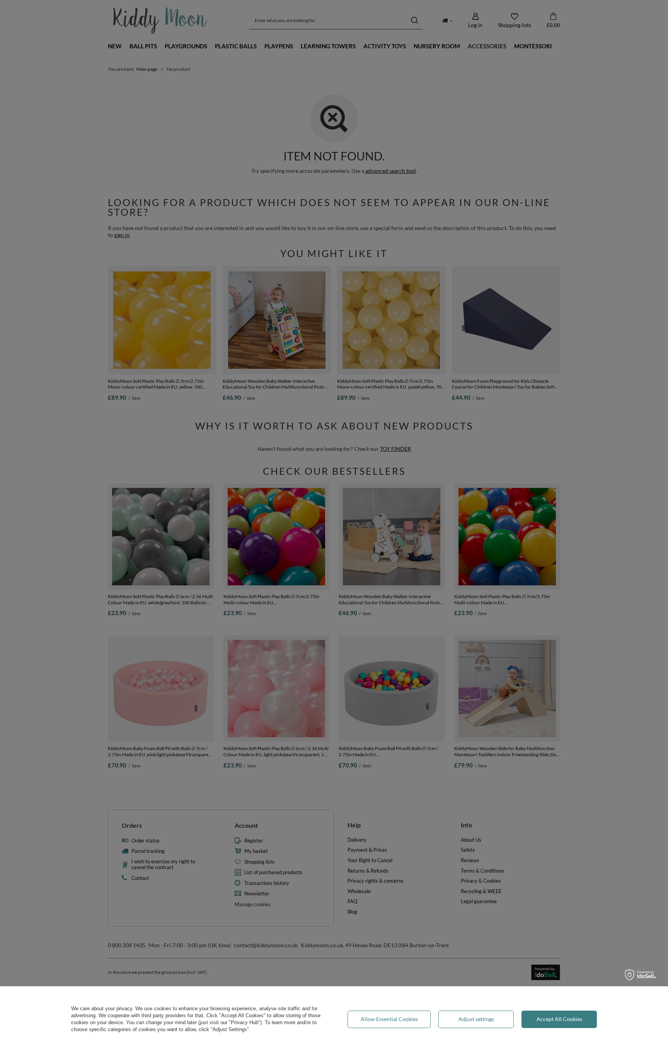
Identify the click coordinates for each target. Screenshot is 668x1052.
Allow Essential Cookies (389, 1019)
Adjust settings (476, 1019)
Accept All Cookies (559, 1019)
